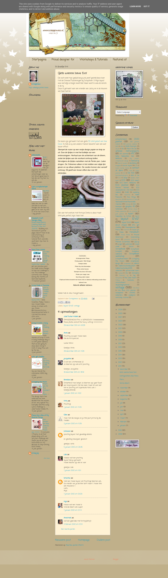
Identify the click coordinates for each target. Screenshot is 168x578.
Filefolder (128, 204)
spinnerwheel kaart (132, 270)
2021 (120, 328)
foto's (134, 204)
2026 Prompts (131, 146)
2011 (120, 366)
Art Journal (124, 154)
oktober (123, 391)
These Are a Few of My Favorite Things (40, 416)
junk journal (120, 214)
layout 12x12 (126, 222)
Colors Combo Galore (122, 168)
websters (119, 295)
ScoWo (131, 246)
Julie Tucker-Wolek (71, 316)
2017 (120, 343)
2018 (120, 339)
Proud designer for (63, 59)
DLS (119, 178)
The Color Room (130, 278)
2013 (120, 358)
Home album (124, 383)
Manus (118, 230)
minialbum (134, 232)
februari (123, 422)
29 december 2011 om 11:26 (74, 351)
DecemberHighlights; (122, 175)
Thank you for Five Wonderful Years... (46, 389)
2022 (120, 325)
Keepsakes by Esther (123, 216)
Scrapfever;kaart (122, 259)
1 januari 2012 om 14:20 (73, 407)
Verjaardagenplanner (123, 285)
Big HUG (46, 191)
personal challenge (130, 239)
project (120, 244)
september (124, 395)
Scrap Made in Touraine (40, 285)
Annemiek (67, 518)
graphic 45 (130, 206)
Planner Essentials (123, 242)
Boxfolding (133, 163)
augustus (124, 399)
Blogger (116, 559)
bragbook (118, 166)
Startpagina (39, 59)
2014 (120, 355)
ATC (133, 153)
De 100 (131, 173)
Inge (65, 501)
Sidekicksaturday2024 (127, 266)
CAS (136, 166)
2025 (120, 313)
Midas (121, 232)
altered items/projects (127, 151)
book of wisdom (123, 163)
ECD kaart (135, 180)
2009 (120, 434)
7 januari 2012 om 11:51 (72, 470)
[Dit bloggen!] (61, 302)
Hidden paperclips (121, 211)
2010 (120, 430)
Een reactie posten (68, 529)
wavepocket (119, 293)
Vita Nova (136, 288)
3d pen (118, 149)
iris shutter (133, 211)
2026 (120, 309)
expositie (127, 195)
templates (119, 278)
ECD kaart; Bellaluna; (128, 183)
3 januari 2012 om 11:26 (73, 423)
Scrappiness (36, 84)
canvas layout (127, 165)
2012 (120, 362)
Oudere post (103, 540)
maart (123, 418)
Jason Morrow (89, 559)
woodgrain (131, 295)
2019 (120, 336)
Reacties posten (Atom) (74, 545)
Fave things (131, 197)
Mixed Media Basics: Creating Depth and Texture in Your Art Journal (39, 225)
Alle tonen (47, 458)
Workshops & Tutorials (94, 59)
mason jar (135, 230)
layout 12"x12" (68, 306)
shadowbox (127, 263)
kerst (137, 216)
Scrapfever (120, 249)
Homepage (84, 540)
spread (120, 273)
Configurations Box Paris (129, 376)
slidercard (119, 270)
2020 (120, 332)
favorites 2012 (120, 199)
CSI (124, 173)
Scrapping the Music (39, 382)
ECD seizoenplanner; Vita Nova (127, 188)
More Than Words (38, 249)
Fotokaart (119, 207)
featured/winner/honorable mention (125, 203)
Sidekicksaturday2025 (124, 268)
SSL (126, 273)
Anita (66, 333)
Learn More (135, 6)
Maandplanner (130, 227)
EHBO (127, 192)
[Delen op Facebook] (66, 302)
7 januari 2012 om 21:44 (73, 510)
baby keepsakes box (125, 156)
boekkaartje (135, 161)
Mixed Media (125, 235)
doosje (125, 178)
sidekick (136, 263)
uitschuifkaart (120, 282)
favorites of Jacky (132, 199)
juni (122, 407)
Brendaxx (67, 380)
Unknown (67, 431)
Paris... (122, 379)
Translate (133, 115)
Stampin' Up (123, 275)
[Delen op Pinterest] (69, 302)
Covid (130, 171)
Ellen (65, 415)
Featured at (120, 59)
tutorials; (130, 280)
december (124, 369)
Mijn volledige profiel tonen (38, 87)
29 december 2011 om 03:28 (74, 325)
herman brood (132, 209)
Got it (147, 6)
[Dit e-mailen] (59, 302)
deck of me (135, 175)
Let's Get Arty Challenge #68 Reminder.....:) (46, 364)
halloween (119, 209)
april (122, 414)
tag (134, 275)
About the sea (131, 149)
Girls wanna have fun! (128, 372)
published (128, 244)
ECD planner (122, 185)
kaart (130, 213)
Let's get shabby (38, 356)
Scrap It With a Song (40, 323)
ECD (123, 180)
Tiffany (118, 280)
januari (123, 425)
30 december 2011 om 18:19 (74, 372)
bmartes (67, 478)
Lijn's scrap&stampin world (40, 187)
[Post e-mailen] (92, 298)
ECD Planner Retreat (127, 186)
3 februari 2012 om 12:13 (73, 524)
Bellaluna (119, 158)
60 (123, 149)
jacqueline (67, 358)
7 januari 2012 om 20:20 (73, 494)
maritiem (127, 230)
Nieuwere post (63, 540)
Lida (65, 454)
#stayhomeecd (121, 139)
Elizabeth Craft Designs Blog (37, 219)
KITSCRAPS (36, 155)
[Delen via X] (64, 302)
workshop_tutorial (122, 297)
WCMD (132, 292)
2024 (121, 146)
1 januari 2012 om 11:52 (72, 393)
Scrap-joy (35, 453)
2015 (120, 351)
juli (121, 403)
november (124, 388)
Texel (45, 157)
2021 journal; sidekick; (130, 144)
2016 (120, 347)
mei (122, 410)
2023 (117, 146)
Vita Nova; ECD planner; (127, 290)
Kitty (66, 401)
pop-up (136, 242)
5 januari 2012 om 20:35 (73, 447)
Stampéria (135, 273)
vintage (77, 306)
